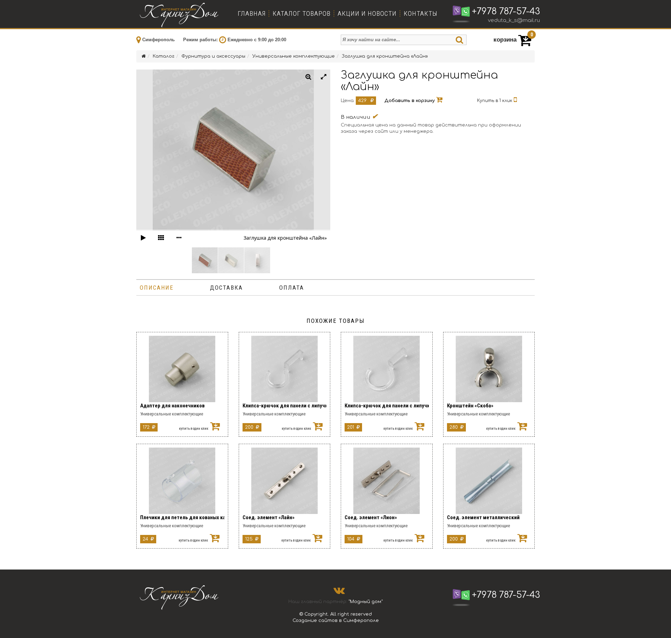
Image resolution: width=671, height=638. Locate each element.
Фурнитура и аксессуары (213, 56)
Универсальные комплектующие (293, 56)
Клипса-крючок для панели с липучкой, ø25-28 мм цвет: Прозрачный (387, 406)
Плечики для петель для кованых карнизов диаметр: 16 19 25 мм (182, 517)
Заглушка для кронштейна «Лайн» (385, 56)
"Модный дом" (365, 601)
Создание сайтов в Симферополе (336, 620)
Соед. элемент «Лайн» (269, 517)
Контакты (421, 13)
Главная (252, 13)
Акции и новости (367, 13)
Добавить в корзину (410, 100)
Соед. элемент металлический (483, 517)
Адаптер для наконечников (172, 406)
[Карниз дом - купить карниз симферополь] (180, 14)
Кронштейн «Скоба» (470, 406)
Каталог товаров (302, 13)
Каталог (163, 56)
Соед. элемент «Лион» (371, 517)
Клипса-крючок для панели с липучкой (285, 406)
